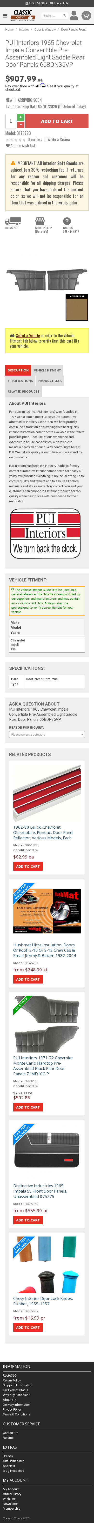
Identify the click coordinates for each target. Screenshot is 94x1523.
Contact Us (60, 3)
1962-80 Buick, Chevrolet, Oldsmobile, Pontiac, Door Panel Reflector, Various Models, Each (43, 832)
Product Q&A (50, 381)
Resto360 (9, 1375)
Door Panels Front (73, 29)
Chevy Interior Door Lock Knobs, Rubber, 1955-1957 (43, 1301)
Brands (8, 1456)
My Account (11, 1489)
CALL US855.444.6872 (71, 230)
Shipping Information (17, 1385)
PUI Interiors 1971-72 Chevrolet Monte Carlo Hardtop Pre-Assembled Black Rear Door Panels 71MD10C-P (43, 1066)
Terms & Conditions (16, 1414)
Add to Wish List (22, 145)
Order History (12, 1494)
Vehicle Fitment (47, 370)
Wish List (9, 1499)
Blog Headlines (13, 1471)
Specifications (20, 381)
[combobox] (47, 734)
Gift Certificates (13, 1461)
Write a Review (58, 139)
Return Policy (12, 1380)
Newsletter (10, 1504)
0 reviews (35, 139)
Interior (24, 29)
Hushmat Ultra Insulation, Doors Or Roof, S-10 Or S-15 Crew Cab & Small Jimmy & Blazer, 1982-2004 (44, 950)
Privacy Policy (12, 1409)
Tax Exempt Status (15, 1390)
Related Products (24, 391)
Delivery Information (17, 1404)
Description (18, 370)
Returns (8, 1437)
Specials (9, 1466)
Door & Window (45, 29)
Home (9, 29)
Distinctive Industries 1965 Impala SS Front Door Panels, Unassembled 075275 (40, 1191)
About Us (9, 1400)
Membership (11, 1508)
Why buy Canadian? (16, 1395)
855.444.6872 (37, 3)
